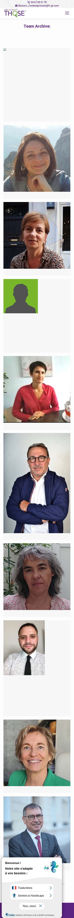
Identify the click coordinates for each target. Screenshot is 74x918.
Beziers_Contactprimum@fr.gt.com (38, 5)
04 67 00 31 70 (39, 2)
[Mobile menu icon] (67, 13)
